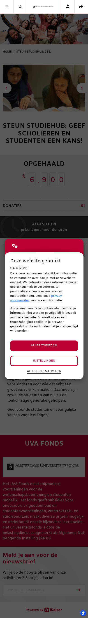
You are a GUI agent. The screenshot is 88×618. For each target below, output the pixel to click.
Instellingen (44, 361)
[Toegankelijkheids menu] (83, 613)
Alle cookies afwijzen (44, 371)
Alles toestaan (44, 346)
